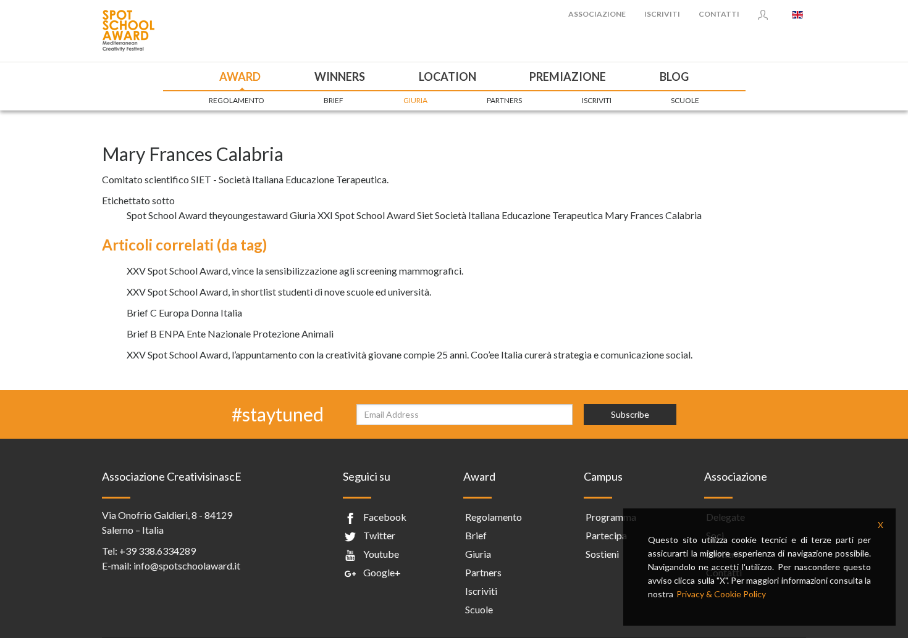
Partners (504, 100)
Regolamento (236, 100)
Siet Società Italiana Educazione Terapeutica (510, 215)
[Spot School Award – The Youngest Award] (128, 29)
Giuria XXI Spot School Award (352, 215)
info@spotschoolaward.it (186, 565)
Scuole (685, 100)
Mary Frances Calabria (653, 215)
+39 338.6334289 (157, 551)
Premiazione (567, 76)
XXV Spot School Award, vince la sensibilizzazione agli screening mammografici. (295, 270)
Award (240, 76)
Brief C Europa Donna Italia (184, 312)
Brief (333, 100)
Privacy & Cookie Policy (721, 594)
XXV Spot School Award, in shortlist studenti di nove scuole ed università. (279, 291)
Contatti (719, 14)
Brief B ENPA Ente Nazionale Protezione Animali (230, 333)
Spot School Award (167, 215)
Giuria (415, 100)
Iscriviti (662, 14)
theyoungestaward (248, 215)
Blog (674, 76)
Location (447, 76)
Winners (339, 76)
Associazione (597, 14)
